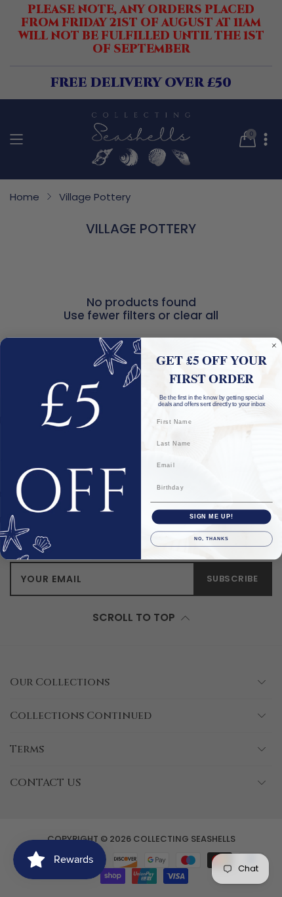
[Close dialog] (274, 345)
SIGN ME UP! (211, 516)
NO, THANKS (211, 538)
